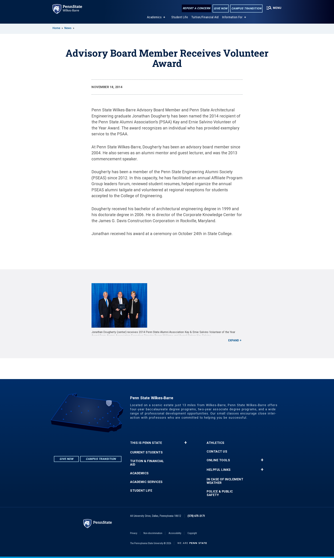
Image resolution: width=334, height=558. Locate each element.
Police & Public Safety (220, 493)
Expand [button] (233, 340)
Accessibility (175, 533)
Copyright (192, 533)
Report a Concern (196, 8)
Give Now (221, 8)
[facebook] (87, 442)
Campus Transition (246, 8)
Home (56, 28)
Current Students (146, 452)
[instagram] (78, 442)
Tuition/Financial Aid (205, 17)
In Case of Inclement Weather (225, 481)
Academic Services (146, 482)
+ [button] (185, 442)
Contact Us (217, 451)
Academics (154, 17)
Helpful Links (219, 469)
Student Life (179, 17)
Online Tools (218, 460)
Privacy (133, 533)
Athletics (215, 443)
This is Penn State (146, 443)
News (67, 28)
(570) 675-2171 (196, 516)
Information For (232, 17)
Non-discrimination (153, 533)
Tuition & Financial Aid (147, 462)
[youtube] (96, 442)
